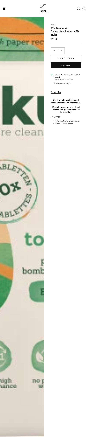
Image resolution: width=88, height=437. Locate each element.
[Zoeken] (78, 8)
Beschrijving (56, 92)
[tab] (57, 92)
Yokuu (53, 24)
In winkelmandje (66, 58)
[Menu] (4, 8)
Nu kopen (66, 65)
